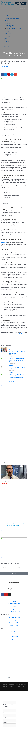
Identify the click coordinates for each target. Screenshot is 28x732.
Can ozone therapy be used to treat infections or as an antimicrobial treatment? (17, 375)
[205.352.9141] (14, 579)
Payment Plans (7, 46)
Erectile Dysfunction (11, 26)
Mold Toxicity (8, 33)
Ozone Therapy (8, 31)
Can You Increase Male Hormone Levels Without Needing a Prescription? (18, 360)
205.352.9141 (14, 582)
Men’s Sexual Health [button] (9, 25)
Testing (7, 20)
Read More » (11, 356)
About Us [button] (6, 39)
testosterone (4, 242)
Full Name (5, 708)
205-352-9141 (22, 333)
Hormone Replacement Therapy (12, 18)
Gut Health (7, 36)
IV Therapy (7, 15)
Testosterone (4, 106)
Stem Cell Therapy (9, 30)
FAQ (6, 43)
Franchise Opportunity (9, 44)
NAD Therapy (8, 17)
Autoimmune (8, 34)
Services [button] (5, 13)
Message (5, 722)
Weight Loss (8, 23)
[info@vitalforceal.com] (14, 586)
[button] (14, 12)
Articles (5, 38)
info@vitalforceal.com (14, 589)
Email (4, 699)
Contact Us (7, 41)
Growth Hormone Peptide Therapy (12, 22)
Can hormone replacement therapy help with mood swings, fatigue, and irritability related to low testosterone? (18, 350)
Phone (4, 712)
